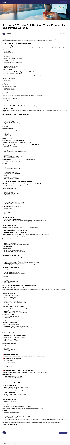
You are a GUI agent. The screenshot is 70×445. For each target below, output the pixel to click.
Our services (14, 2)
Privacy (13, 443)
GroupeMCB (8, 33)
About (9, 2)
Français (5, 443)
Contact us (29, 2)
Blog (24, 2)
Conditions (9, 443)
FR (57, 2)
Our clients (19, 2)
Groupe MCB (13, 432)
